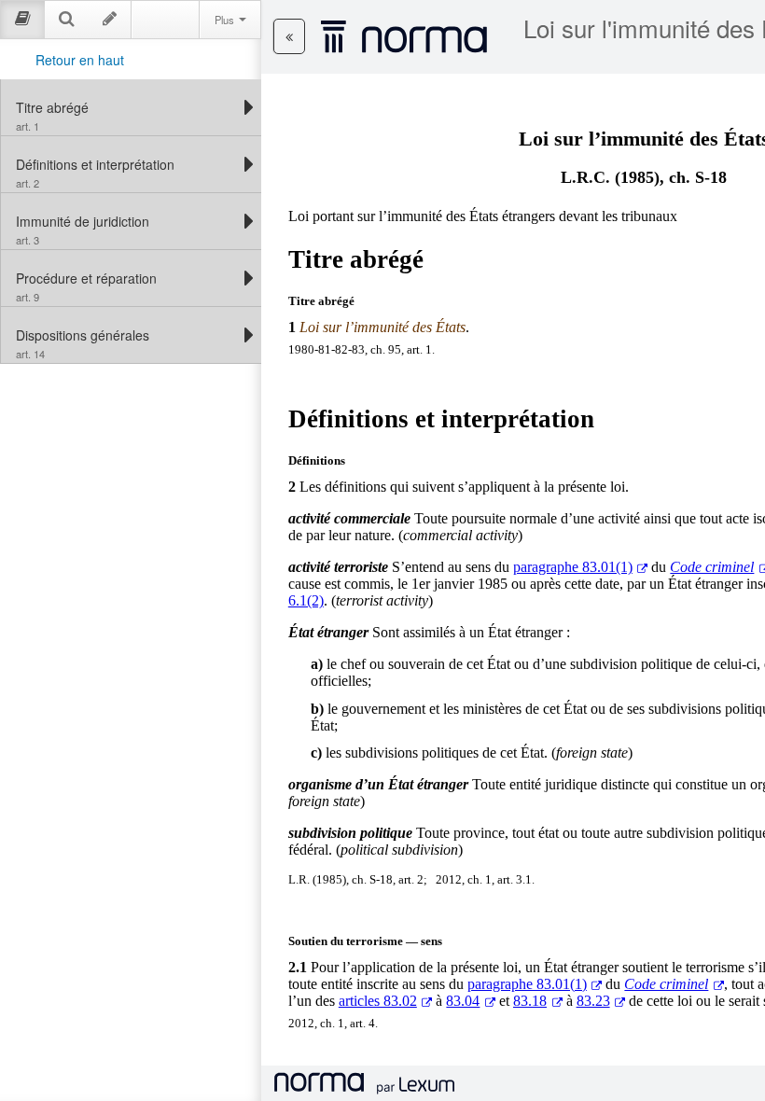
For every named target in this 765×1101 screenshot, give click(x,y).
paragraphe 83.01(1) (573, 567)
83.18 (530, 1001)
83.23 (593, 1001)
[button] (289, 36)
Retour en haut (79, 59)
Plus (226, 19)
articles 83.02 (378, 1001)
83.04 (463, 1001)
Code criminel (666, 984)
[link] (126, 107)
